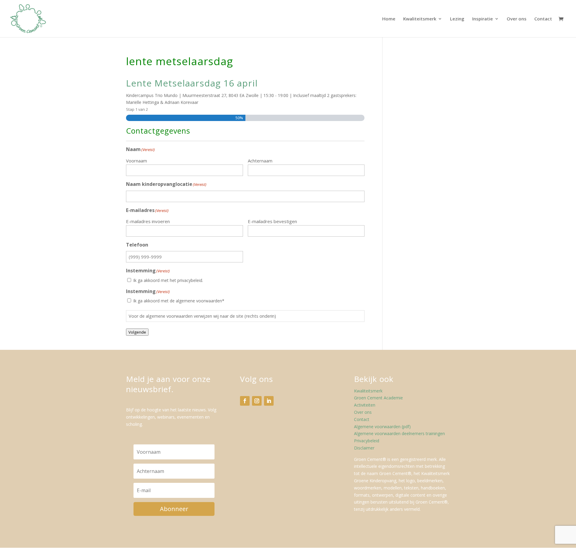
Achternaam (260, 161)
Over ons (516, 19)
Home (388, 19)
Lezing (457, 19)
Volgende (137, 332)
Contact (543, 19)
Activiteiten (364, 405)
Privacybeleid (366, 441)
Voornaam (136, 161)
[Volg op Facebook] (245, 401)
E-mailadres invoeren (148, 221)
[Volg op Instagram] (257, 401)
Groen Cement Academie (378, 398)
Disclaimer (364, 448)
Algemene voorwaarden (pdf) (382, 426)
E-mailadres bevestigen (272, 221)
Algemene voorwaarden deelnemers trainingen (399, 433)
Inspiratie (482, 19)
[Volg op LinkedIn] (269, 401)
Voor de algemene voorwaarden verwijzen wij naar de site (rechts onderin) (202, 316)
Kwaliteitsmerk (419, 19)
